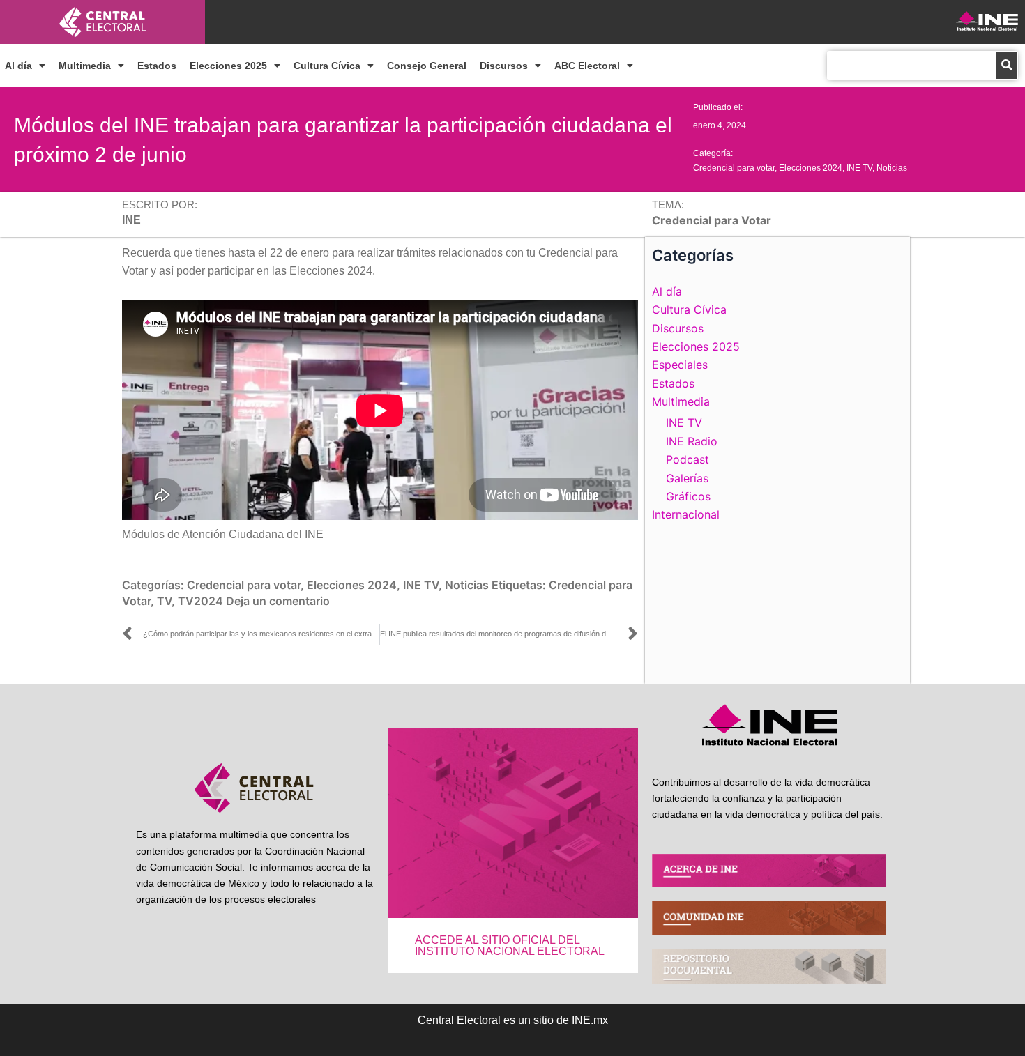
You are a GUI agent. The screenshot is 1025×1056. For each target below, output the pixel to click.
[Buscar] (1006, 65)
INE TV (859, 168)
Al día (18, 65)
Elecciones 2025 (228, 65)
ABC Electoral (587, 65)
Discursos (504, 65)
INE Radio (692, 441)
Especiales (680, 365)
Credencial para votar (734, 168)
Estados (156, 65)
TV (164, 601)
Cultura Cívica (327, 65)
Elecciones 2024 (810, 168)
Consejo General (426, 65)
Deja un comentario (278, 601)
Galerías (687, 478)
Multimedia (85, 65)
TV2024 (200, 601)
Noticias (891, 168)
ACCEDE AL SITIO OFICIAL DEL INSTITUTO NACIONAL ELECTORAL (510, 945)
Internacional (686, 514)
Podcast (687, 459)
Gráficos (688, 496)
